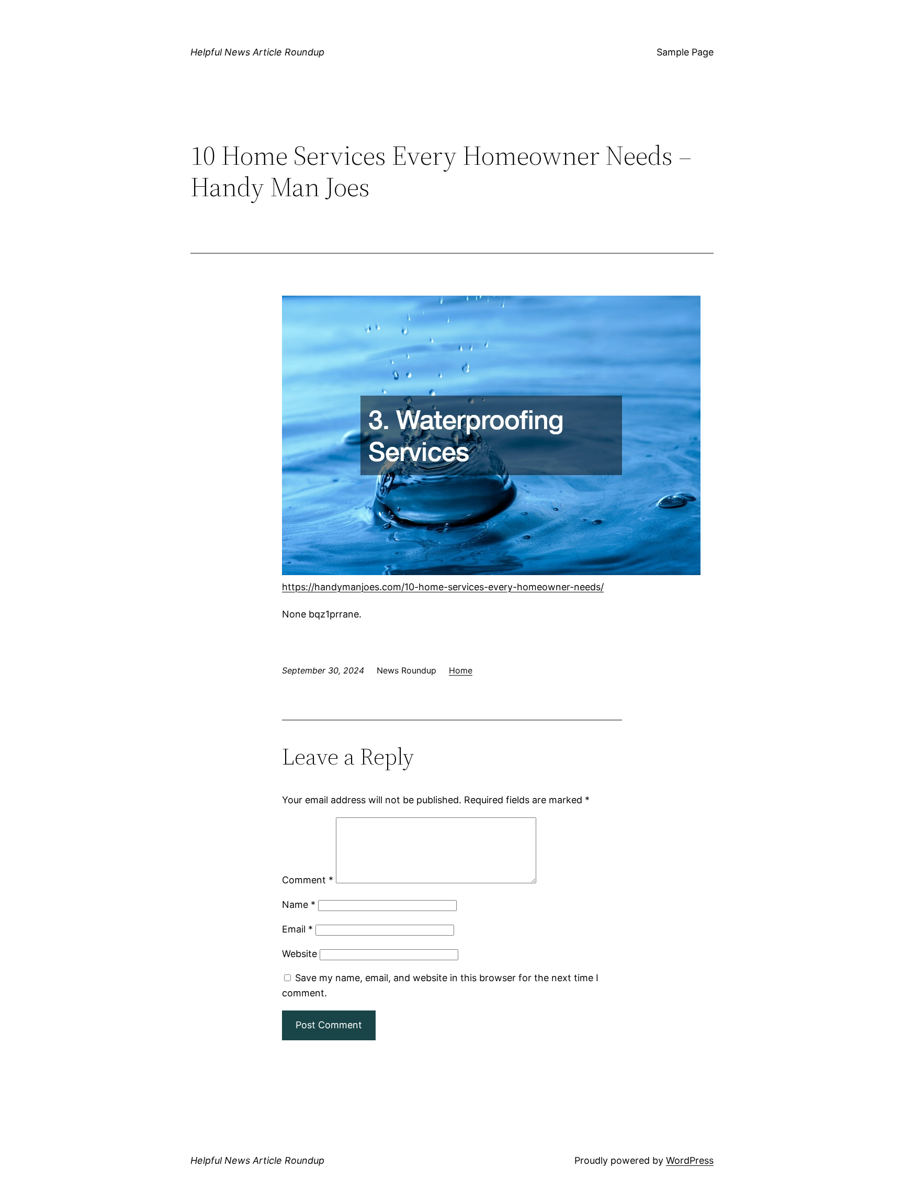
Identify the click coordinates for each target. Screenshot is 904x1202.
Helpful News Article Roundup (257, 52)
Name (298, 904)
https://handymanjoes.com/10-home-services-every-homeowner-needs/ (443, 586)
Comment (307, 879)
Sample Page (685, 52)
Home (460, 670)
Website (299, 953)
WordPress (690, 1160)
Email (297, 929)
